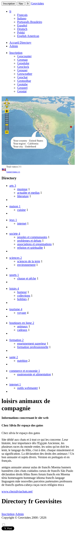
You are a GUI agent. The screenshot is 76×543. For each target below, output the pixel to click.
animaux (22, 326)
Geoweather (24, 73)
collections (23, 295)
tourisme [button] (15, 309)
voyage (21, 312)
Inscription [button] (15, 52)
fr (28, 3)
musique (22, 189)
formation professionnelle (32, 347)
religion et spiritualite (30, 247)
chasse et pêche (26, 278)
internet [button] (15, 384)
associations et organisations (34, 244)
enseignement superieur (31, 343)
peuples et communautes (32, 237)
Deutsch (22, 29)
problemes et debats (29, 240)
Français (22, 15)
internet (21, 223)
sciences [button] (15, 257)
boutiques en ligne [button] (21, 323)
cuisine (21, 209)
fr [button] (10, 11)
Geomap (22, 59)
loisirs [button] (14, 288)
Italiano (21, 18)
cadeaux (22, 330)
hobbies (22, 299)
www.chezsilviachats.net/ (17, 491)
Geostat (22, 91)
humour (22, 292)
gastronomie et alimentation (34, 374)
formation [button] (16, 340)
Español (22, 25)
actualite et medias (28, 192)
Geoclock (23, 66)
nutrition (22, 360)
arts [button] (12, 185)
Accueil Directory (20, 42)
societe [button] (14, 233)
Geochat (22, 77)
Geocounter (24, 56)
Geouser (22, 70)
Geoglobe (23, 63)
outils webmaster (27, 388)
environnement (26, 264)
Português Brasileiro (29, 22)
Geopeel (22, 87)
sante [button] (13, 357)
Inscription (9, 3)
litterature (23, 196)
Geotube (22, 84)
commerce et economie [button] (24, 370)
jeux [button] (13, 220)
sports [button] (14, 275)
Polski (21, 32)
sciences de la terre (28, 261)
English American (28, 36)
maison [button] (14, 206)
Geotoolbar (24, 80)
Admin (13, 46)
